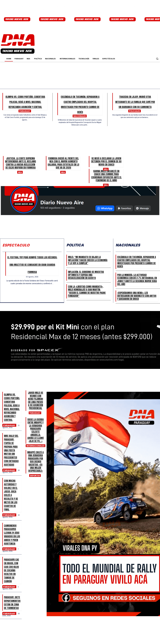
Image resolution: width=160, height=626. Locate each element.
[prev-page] (31, 286)
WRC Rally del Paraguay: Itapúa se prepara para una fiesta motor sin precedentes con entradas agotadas (11, 450)
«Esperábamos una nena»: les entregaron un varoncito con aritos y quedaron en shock (136, 295)
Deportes (35, 475)
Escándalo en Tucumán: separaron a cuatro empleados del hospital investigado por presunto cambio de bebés (136, 261)
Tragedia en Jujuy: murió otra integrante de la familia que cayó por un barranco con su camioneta (135, 101)
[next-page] (33, 286)
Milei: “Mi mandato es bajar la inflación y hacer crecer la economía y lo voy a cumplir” (87, 260)
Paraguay (24, 111)
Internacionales (35, 445)
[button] (157, 58)
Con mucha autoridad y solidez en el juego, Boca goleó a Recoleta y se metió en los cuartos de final (11, 495)
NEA (20, 172)
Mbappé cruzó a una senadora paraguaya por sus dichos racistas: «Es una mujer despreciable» (35, 461)
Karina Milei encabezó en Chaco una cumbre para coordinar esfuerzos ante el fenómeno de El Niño (106, 176)
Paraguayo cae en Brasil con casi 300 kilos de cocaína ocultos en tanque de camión (11, 570)
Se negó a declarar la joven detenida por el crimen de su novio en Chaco (106, 161)
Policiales (134, 111)
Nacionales (79, 116)
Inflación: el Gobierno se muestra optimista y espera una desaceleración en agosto (86, 274)
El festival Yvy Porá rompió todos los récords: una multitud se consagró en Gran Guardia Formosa (32, 264)
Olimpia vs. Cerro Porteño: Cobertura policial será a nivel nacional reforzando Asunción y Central (25, 101)
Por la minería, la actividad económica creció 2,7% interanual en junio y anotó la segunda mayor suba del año (137, 279)
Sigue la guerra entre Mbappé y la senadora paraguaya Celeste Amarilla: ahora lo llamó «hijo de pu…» (35, 430)
